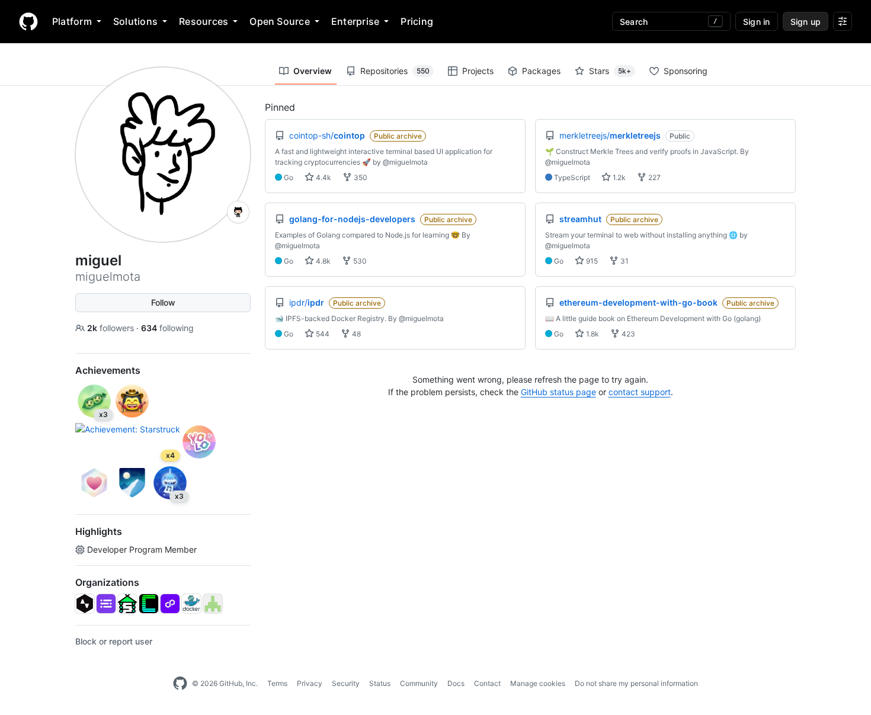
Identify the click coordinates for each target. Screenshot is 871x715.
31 (624, 260)
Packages (541, 71)
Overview (312, 71)
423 (627, 333)
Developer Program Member (142, 549)
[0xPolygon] (170, 603)
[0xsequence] (106, 603)
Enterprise (355, 21)
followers (111, 328)
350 (359, 177)
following (167, 328)
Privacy (309, 683)
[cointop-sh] (148, 603)
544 (321, 333)
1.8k (591, 333)
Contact (487, 683)
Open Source (279, 21)
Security (346, 683)
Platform (72, 21)
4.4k (322, 177)
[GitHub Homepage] (180, 683)
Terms (277, 683)
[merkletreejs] (212, 603)
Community (419, 683)
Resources (203, 21)
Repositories (395, 71)
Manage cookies (537, 683)
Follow (163, 302)
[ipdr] (191, 603)
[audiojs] (84, 603)
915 (591, 260)
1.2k (618, 177)
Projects (478, 71)
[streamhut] (127, 603)
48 (355, 333)
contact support (640, 392)
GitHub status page (558, 392)
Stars (610, 71)
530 (359, 260)
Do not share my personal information (636, 683)
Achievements (107, 370)
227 (653, 177)
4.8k (322, 260)
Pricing (417, 21)
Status (379, 683)
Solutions (135, 21)
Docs (456, 683)
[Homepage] (28, 21)
